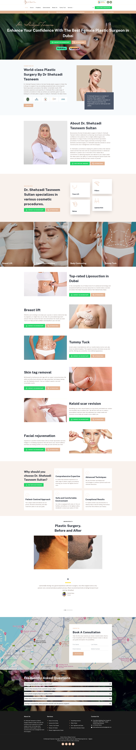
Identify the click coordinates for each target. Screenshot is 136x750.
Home (26, 7)
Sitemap (77, 740)
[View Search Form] (93, 8)
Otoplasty (38, 7)
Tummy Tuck (62, 7)
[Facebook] (108, 2)
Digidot (90, 739)
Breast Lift (54, 7)
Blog (69, 737)
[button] (45, 284)
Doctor (32, 7)
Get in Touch (78, 653)
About (66, 737)
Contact (73, 737)
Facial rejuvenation (39, 436)
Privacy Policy (70, 740)
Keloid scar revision (85, 404)
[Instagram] (111, 2)
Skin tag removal (37, 372)
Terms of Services (61, 740)
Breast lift (32, 310)
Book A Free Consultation (103, 7)
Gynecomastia (46, 7)
